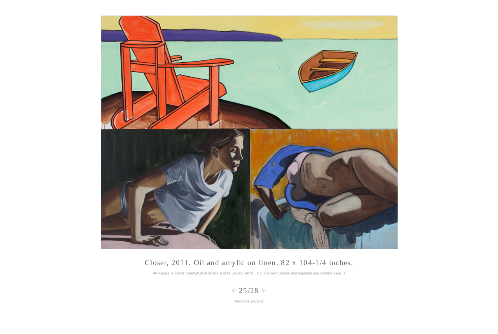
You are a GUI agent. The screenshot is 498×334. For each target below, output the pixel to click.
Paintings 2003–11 (249, 301)
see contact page (327, 273)
